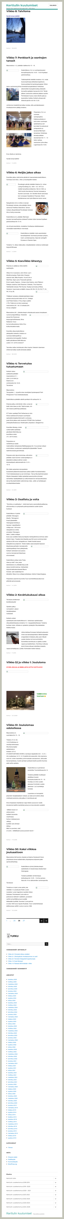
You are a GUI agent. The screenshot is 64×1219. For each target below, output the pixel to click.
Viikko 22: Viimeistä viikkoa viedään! (19, 954)
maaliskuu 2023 (13, 1031)
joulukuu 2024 (12, 991)
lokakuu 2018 (12, 1136)
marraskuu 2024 (13, 993)
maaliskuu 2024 (13, 1007)
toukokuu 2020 (12, 1096)
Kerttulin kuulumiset (22, 5)
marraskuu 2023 (13, 1017)
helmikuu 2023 (12, 1033)
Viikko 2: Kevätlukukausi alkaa (25, 594)
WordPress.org (12, 1164)
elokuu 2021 (11, 1070)
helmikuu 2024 (12, 1010)
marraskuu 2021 (13, 1063)
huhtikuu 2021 (12, 1075)
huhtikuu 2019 (12, 1122)
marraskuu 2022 (13, 1040)
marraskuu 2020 (13, 1087)
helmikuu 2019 (12, 1126)
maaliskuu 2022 (13, 1054)
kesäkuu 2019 (12, 1117)
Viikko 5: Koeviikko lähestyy (24, 261)
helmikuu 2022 (12, 1056)
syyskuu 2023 (12, 1021)
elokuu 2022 (11, 1047)
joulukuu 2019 (12, 1105)
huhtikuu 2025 (12, 982)
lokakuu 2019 (12, 1110)
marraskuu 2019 (13, 1108)
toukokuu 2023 (12, 1026)
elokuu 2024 (11, 1000)
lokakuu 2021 (12, 1066)
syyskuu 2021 (12, 1068)
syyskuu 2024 (12, 998)
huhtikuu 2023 (12, 1028)
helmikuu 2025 (12, 986)
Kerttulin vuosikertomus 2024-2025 (18, 1207)
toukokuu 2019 (12, 1119)
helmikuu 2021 (12, 1080)
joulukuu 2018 (12, 1131)
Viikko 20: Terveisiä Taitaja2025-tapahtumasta (21, 959)
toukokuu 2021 (12, 1073)
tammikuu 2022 (12, 1059)
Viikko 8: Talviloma (18, 11)
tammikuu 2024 (12, 1012)
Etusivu (9, 1174)
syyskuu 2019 (12, 1112)
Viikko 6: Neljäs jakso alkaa (23, 172)
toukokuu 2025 (12, 979)
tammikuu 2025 (12, 989)
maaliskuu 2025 (13, 984)
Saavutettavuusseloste (38, 1214)
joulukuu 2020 (12, 1084)
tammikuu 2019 (12, 1129)
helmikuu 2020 (12, 1101)
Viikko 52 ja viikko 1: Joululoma (26, 662)
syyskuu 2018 (12, 1138)
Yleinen (10, 1147)
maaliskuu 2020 (13, 1098)
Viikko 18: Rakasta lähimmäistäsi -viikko (20, 963)
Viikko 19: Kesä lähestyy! (15, 961)
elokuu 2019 (11, 1115)
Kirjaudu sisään (12, 1157)
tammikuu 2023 (12, 1035)
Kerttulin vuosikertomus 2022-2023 (18, 1199)
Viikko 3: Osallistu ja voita (22, 499)
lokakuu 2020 (12, 1089)
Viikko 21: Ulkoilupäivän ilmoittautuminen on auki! (23, 956)
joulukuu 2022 (12, 1038)
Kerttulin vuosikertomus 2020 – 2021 (18, 1190)
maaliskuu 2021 (13, 1077)
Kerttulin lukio (11, 1178)
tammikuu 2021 (12, 1082)
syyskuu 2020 (12, 1091)
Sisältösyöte (11, 1159)
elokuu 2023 (11, 1024)
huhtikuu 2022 (12, 1052)
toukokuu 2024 (12, 1003)
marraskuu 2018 (13, 1133)
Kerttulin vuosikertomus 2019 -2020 (18, 1186)
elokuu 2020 (11, 1094)
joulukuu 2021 (12, 1061)
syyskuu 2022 (12, 1045)
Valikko (53, 5)
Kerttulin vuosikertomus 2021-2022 (18, 1194)
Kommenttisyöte (13, 1162)
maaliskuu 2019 (13, 1124)
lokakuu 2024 (12, 996)
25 (15, 921)
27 (24, 921)
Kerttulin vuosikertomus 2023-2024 (18, 1203)
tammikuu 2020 (12, 1103)
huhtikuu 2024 (12, 1005)
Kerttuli (8, 48)
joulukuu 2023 (12, 1014)
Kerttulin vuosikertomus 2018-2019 (18, 1182)
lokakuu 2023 (12, 1019)
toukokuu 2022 (12, 1049)
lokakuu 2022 (12, 1042)
